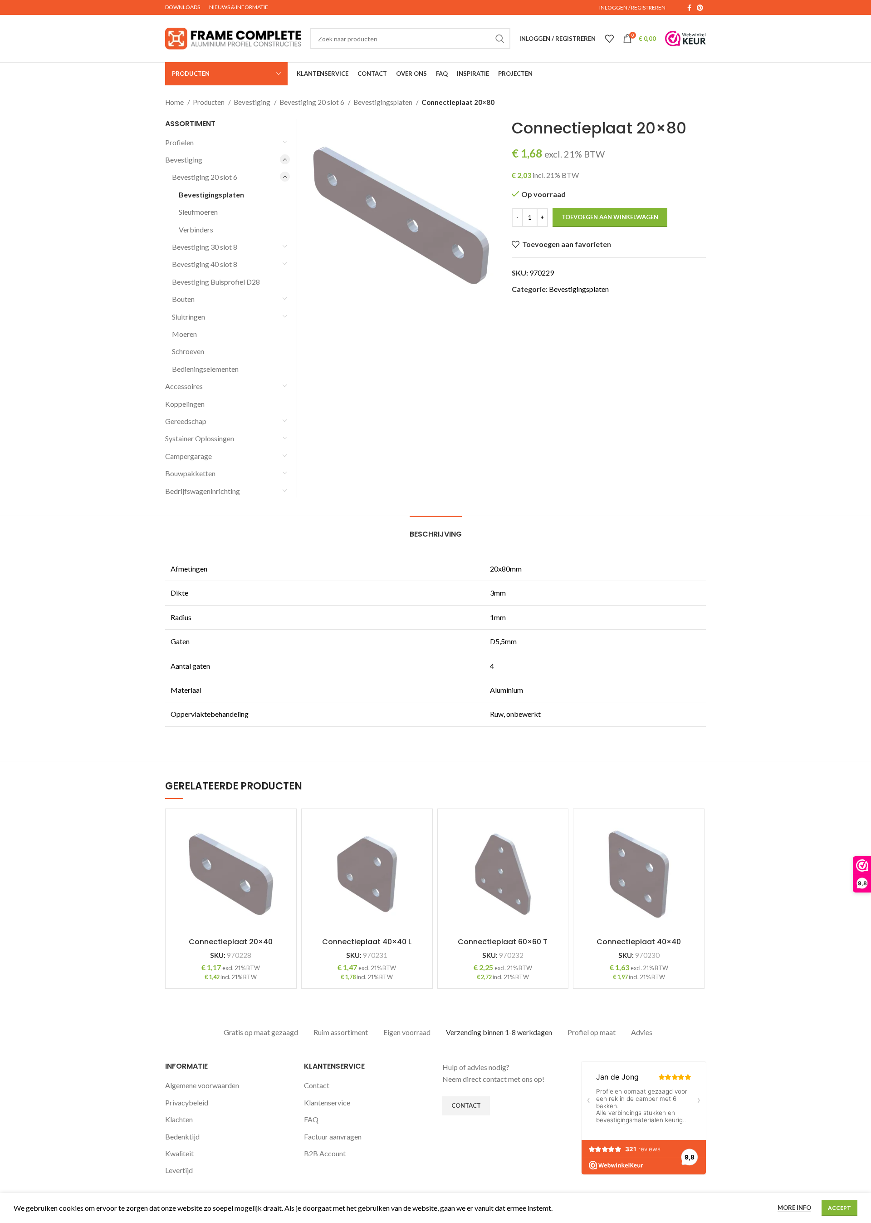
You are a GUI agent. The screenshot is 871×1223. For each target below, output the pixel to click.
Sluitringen (188, 316)
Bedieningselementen (205, 369)
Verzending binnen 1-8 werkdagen (499, 1032)
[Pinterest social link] (700, 8)
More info (794, 1207)
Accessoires (184, 386)
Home (175, 102)
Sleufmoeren (198, 211)
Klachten (179, 1119)
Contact (316, 1085)
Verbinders (196, 229)
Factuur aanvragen (333, 1136)
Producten (209, 102)
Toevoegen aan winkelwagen (610, 217)
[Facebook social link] (689, 8)
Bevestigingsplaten (383, 102)
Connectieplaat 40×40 (639, 942)
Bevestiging (253, 102)
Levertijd (179, 1170)
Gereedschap (185, 421)
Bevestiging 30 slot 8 (204, 246)
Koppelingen (185, 403)
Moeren (184, 334)
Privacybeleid (186, 1102)
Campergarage (188, 456)
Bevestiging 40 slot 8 (204, 264)
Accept (839, 1207)
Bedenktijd (182, 1136)
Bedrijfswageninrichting (202, 491)
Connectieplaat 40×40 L (366, 942)
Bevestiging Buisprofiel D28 (216, 281)
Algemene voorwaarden (202, 1085)
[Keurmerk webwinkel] (685, 38)
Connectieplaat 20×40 (231, 942)
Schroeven (188, 351)
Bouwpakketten (190, 473)
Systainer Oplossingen (199, 438)
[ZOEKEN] (499, 38)
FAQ (311, 1119)
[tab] (436, 529)
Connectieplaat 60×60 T (503, 942)
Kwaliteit (179, 1153)
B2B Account (325, 1153)
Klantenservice (327, 1102)
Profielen (179, 142)
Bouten (183, 299)
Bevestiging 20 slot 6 (312, 102)
